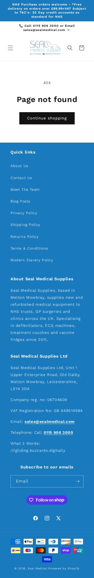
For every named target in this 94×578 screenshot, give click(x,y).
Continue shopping (47, 118)
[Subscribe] (77, 481)
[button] (10, 48)
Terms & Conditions (29, 248)
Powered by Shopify (64, 568)
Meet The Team (25, 189)
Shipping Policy (25, 225)
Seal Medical (37, 568)
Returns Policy (24, 236)
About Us (19, 166)
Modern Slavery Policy (31, 260)
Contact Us (21, 178)
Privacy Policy (23, 213)
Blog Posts (20, 201)
